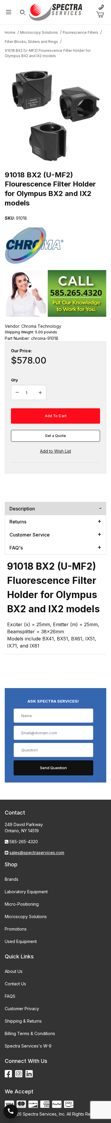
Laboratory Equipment (26, 891)
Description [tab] (22, 509)
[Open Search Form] (22, 12)
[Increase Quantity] (40, 392)
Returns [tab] (17, 522)
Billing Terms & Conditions (30, 1033)
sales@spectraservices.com (36, 852)
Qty (14, 379)
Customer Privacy (22, 1008)
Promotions (16, 928)
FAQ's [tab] (16, 548)
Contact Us (15, 983)
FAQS (10, 996)
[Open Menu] (8, 12)
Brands (11, 879)
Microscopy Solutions (26, 916)
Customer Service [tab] (29, 535)
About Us (13, 971)
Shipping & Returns (23, 1021)
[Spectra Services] (55, 11)
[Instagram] (18, 1074)
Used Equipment (21, 941)
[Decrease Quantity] (17, 392)
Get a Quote (55, 435)
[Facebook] (8, 1074)
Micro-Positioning (22, 904)
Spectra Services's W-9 (28, 1045)
